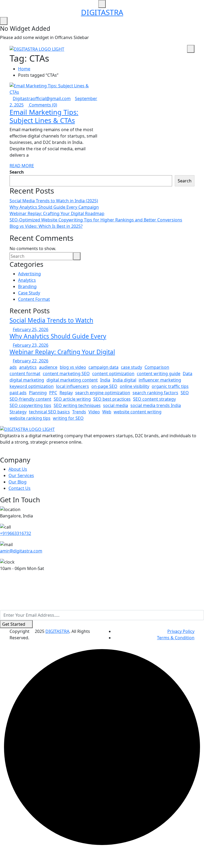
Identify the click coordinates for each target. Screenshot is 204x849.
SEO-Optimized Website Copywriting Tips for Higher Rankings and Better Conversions (96, 220)
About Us (17, 469)
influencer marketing (160, 380)
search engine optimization (102, 393)
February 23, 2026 (30, 345)
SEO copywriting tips (30, 405)
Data (187, 373)
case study (131, 367)
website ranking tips (30, 418)
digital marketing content (72, 380)
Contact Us (19, 488)
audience (48, 367)
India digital (124, 380)
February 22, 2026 (30, 361)
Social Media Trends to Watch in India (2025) (54, 201)
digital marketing (27, 380)
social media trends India (155, 405)
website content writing (138, 412)
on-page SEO (104, 386)
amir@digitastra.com (21, 551)
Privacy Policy (180, 631)
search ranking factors (155, 393)
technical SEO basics (49, 412)
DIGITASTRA (102, 12)
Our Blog (17, 482)
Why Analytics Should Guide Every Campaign (54, 207)
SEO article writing (72, 399)
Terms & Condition (175, 638)
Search (17, 172)
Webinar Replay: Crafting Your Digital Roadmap (57, 213)
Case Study (29, 293)
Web (106, 412)
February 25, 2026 (30, 329)
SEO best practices (112, 399)
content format (25, 373)
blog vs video (73, 367)
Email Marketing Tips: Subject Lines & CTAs (44, 116)
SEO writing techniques (77, 405)
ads (13, 367)
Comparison (156, 367)
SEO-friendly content (30, 399)
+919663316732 (15, 533)
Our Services (21, 475)
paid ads (18, 393)
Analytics (27, 280)
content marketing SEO (66, 373)
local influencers (72, 386)
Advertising (29, 274)
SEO (185, 393)
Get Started (13, 624)
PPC (53, 393)
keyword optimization (32, 386)
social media (115, 405)
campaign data (103, 367)
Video (94, 412)
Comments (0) (42, 105)
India (105, 380)
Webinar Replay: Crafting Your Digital (62, 352)
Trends (79, 412)
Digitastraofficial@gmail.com (42, 98)
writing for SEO (68, 418)
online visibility (134, 386)
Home (24, 69)
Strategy (18, 412)
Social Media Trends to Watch (51, 320)
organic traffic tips (170, 386)
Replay (66, 393)
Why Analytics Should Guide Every (58, 336)
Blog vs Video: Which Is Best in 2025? (46, 226)
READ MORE (22, 166)
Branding (27, 286)
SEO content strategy (154, 399)
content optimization (113, 373)
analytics (28, 367)
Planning (38, 393)
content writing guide (158, 373)
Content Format (34, 299)
